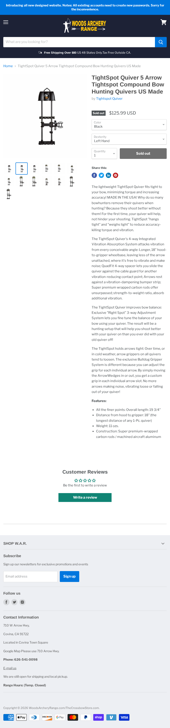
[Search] (161, 42)
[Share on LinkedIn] (108, 175)
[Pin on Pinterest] (115, 175)
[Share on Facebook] (94, 175)
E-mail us (9, 668)
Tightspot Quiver (109, 99)
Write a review (85, 497)
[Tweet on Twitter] (101, 175)
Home (8, 66)
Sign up (69, 576)
